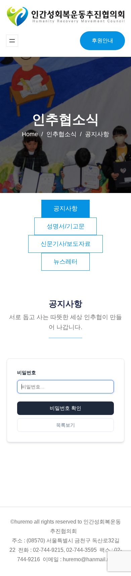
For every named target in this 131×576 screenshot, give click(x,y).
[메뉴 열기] (12, 41)
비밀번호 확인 (65, 408)
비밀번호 (26, 372)
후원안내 (102, 40)
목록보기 (65, 425)
